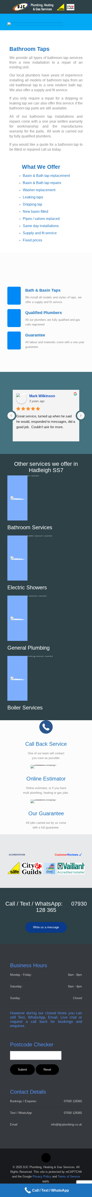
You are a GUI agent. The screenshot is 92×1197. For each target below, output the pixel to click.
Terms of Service (69, 1176)
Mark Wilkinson (42, 396)
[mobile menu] (86, 7)
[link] (35, 24)
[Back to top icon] (46, 1157)
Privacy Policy (42, 1176)
